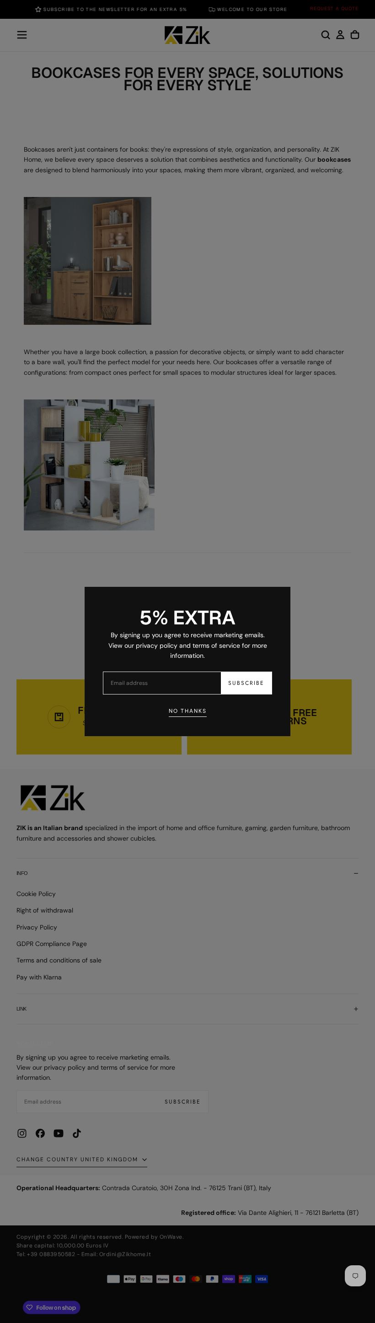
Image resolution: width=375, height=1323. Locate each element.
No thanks (188, 711)
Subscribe (246, 683)
